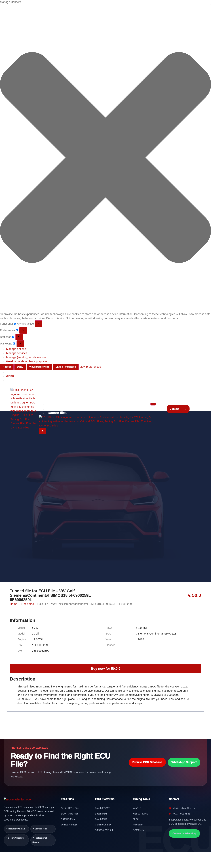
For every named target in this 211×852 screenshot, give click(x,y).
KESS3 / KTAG (140, 813)
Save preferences (65, 366)
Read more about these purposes (26, 361)
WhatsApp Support (184, 762)
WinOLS (137, 808)
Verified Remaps (61, 409)
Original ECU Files (70, 808)
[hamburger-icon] (153, 404)
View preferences (39, 366)
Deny (20, 366)
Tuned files (27, 604)
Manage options (16, 349)
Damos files (57, 413)
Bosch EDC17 (102, 808)
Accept (7, 366)
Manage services (16, 353)
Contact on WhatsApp (184, 833)
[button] (105, 158)
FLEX (136, 819)
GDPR (10, 376)
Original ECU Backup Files (69, 404)
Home (13, 604)
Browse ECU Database (147, 762)
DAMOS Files (68, 819)
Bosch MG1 (101, 819)
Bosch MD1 (101, 813)
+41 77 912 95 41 (179, 813)
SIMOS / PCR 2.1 (104, 830)
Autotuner (138, 824)
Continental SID (103, 824)
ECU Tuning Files (69, 813)
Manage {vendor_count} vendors (26, 357)
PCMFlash (138, 830)
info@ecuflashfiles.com (182, 808)
